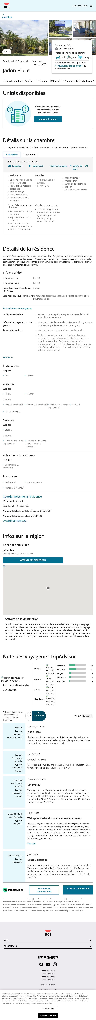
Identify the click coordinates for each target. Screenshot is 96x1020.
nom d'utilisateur (48, 119)
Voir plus (32, 843)
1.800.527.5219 (48, 974)
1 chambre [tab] (12, 154)
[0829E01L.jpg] (24, 38)
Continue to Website (48, 1015)
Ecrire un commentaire (78, 888)
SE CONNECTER (80, 5)
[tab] (14, 81)
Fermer (6, 357)
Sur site (29, 714)
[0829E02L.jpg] (60, 28)
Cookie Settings (48, 1008)
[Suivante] (90, 57)
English (86, 716)
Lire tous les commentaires (44, 890)
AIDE (6, 940)
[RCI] (7, 5)
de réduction (39, 714)
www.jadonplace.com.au (14, 520)
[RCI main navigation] (91, 5)
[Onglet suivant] (94, 81)
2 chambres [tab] (29, 154)
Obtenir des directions (33, 560)
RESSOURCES (10, 946)
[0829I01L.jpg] (84, 28)
